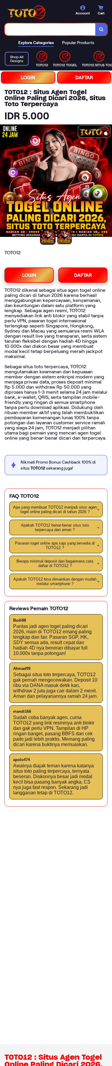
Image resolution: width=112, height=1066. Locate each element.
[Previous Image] (5, 181)
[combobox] (50, 29)
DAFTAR (84, 77)
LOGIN (28, 77)
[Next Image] (107, 181)
